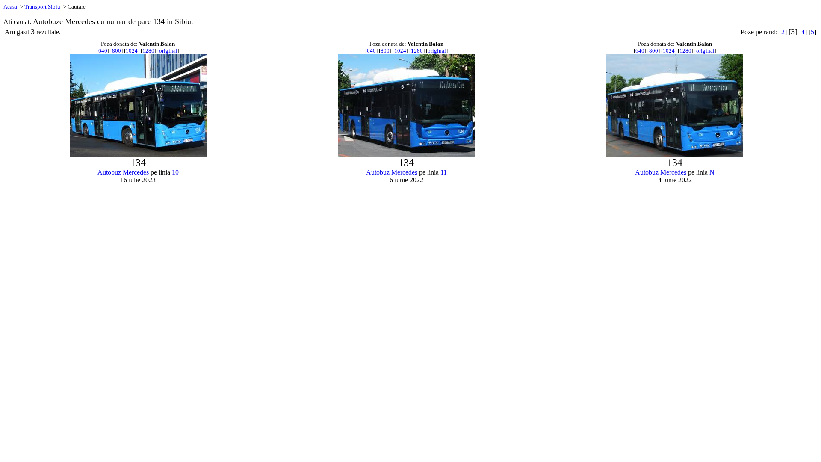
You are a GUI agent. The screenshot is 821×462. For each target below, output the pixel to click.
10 (175, 172)
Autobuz (109, 172)
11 (443, 172)
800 (116, 50)
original (168, 50)
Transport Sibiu (42, 6)
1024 (132, 50)
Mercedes (136, 172)
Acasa (10, 6)
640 (102, 50)
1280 (148, 50)
